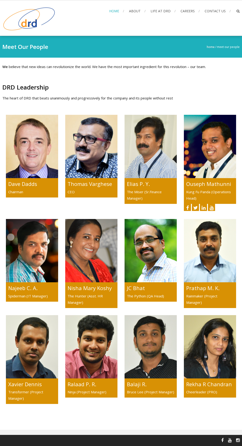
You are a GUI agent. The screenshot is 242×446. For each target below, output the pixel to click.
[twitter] (195, 207)
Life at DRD (161, 11)
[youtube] (211, 207)
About (135, 11)
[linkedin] (203, 207)
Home (114, 11)
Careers (188, 11)
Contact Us (215, 11)
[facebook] (187, 207)
